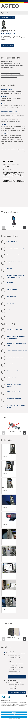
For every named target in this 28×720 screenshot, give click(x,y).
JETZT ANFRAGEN (8, 45)
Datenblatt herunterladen (8, 17)
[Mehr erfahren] (14, 222)
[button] (17, 676)
